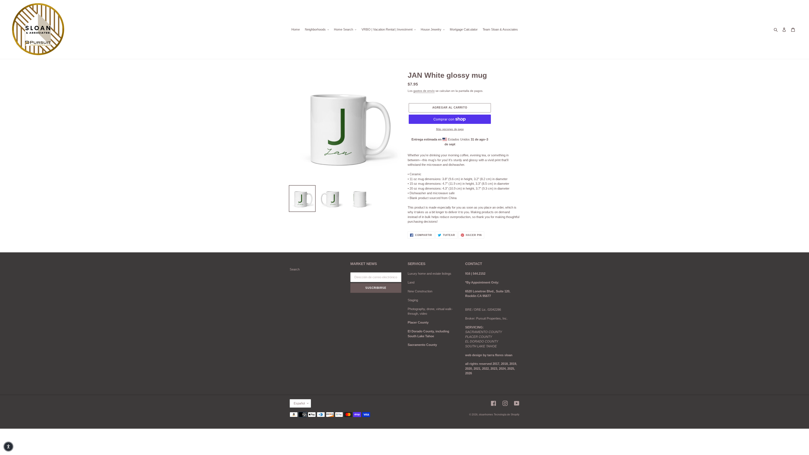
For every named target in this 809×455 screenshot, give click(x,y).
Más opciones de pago (450, 129)
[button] (8, 447)
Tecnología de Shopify (506, 414)
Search (295, 269)
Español (299, 403)
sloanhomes (486, 414)
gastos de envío (424, 90)
